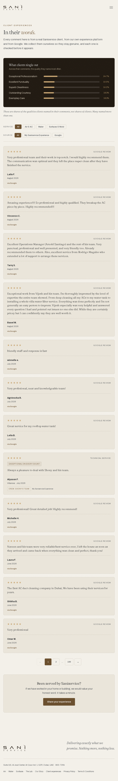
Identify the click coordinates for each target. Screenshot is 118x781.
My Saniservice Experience (37, 135)
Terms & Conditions (86, 771)
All (18, 127)
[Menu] (111, 7)
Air (4, 771)
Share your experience (59, 702)
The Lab (29, 771)
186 (69, 662)
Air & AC (29, 127)
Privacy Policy (69, 771)
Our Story (39, 771)
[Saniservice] (12, 7)
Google (58, 135)
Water (40, 127)
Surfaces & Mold (56, 127)
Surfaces (19, 771)
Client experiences (53, 771)
